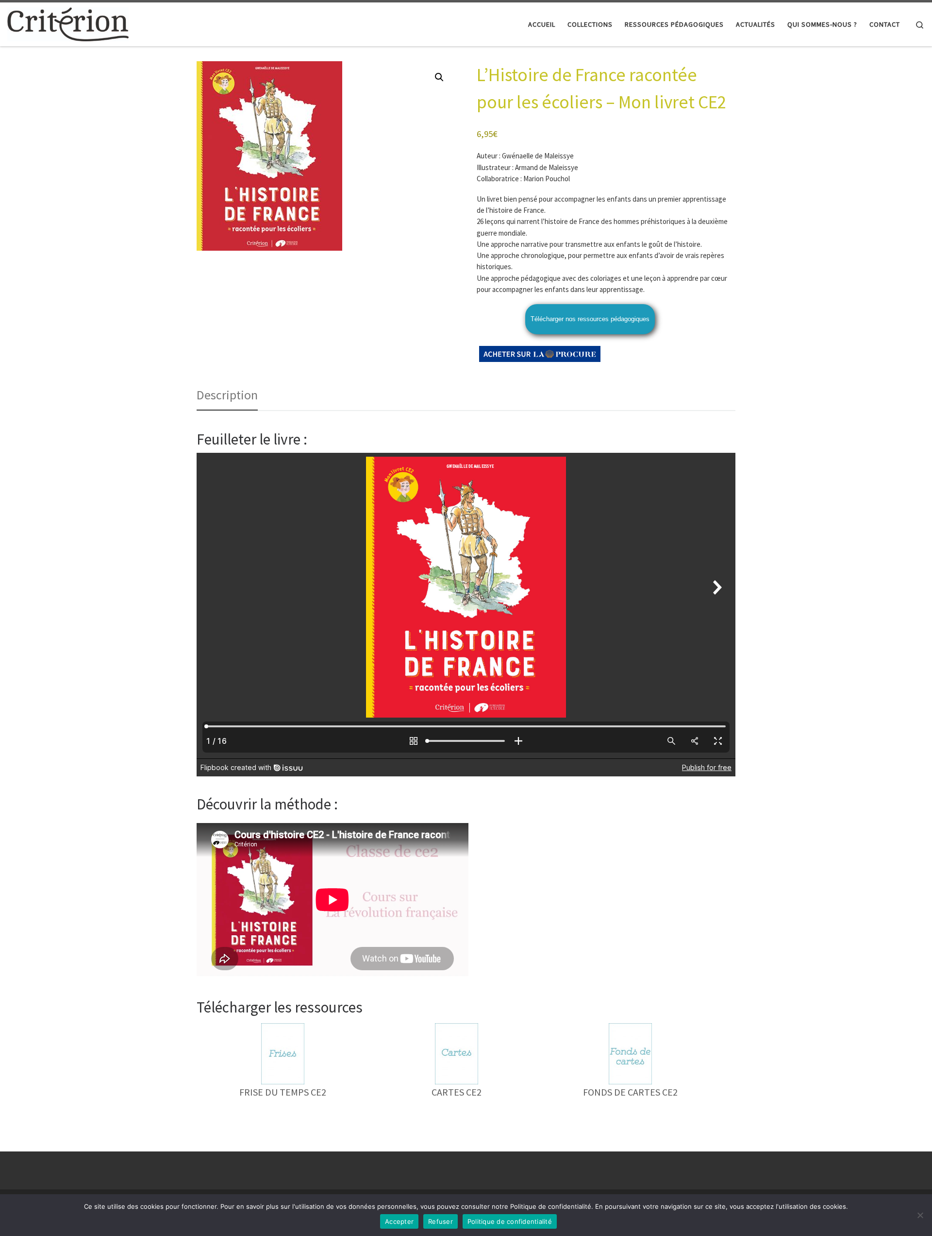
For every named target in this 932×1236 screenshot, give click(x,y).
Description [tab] (227, 395)
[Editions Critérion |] (68, 23)
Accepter (399, 1221)
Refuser (440, 1221)
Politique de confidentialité (509, 1221)
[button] (439, 77)
